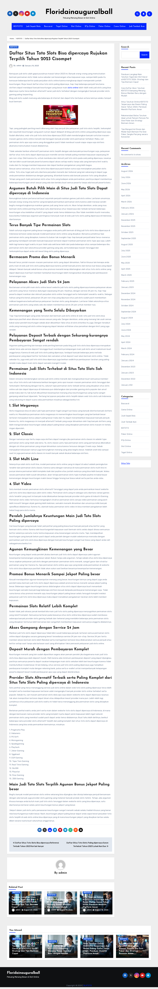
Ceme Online (120, 26)
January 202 (127, 385)
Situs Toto (125, 463)
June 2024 (126, 330)
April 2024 (125, 342)
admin (18, 66)
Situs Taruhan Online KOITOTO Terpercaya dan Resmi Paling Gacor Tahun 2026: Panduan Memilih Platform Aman (96, 902)
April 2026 (125, 196)
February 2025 (127, 281)
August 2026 (127, 171)
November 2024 (128, 299)
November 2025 (128, 226)
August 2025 (127, 244)
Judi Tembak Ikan (137, 26)
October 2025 (127, 232)
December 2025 (128, 220)
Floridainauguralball (79, 12)
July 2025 (125, 251)
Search (125, 47)
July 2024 (125, 324)
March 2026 (126, 202)
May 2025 (125, 263)
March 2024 (126, 348)
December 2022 (128, 379)
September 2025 (128, 238)
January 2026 (127, 214)
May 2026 (125, 189)
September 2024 (128, 312)
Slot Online (76, 26)
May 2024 (125, 336)
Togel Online (62, 26)
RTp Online (90, 26)
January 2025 (127, 287)
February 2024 (127, 354)
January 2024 (127, 360)
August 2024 (127, 318)
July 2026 (125, 177)
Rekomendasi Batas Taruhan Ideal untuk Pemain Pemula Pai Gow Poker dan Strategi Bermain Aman (131, 949)
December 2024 (128, 293)
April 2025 (125, 269)
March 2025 (126, 275)
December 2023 (128, 367)
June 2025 (126, 257)
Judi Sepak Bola (33, 26)
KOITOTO (18, 26)
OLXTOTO (87, 985)
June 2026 (126, 183)
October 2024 (127, 306)
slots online (73, 87)
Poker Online (104, 26)
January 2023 (127, 373)
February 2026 (127, 208)
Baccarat (48, 26)
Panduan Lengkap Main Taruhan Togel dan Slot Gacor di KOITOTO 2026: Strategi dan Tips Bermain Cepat (25, 902)
